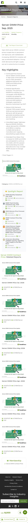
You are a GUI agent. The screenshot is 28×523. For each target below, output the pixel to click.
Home (3, 17)
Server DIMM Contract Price (14, 463)
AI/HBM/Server (18, 184)
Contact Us (22, 519)
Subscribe (23, 501)
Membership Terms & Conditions (14, 486)
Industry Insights (9, 480)
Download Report (8, 519)
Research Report (17, 477)
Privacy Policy (13, 483)
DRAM (11, 184)
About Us (7, 477)
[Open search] (16, 2)
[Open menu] (25, 2)
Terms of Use (19, 480)
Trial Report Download (15, 45)
